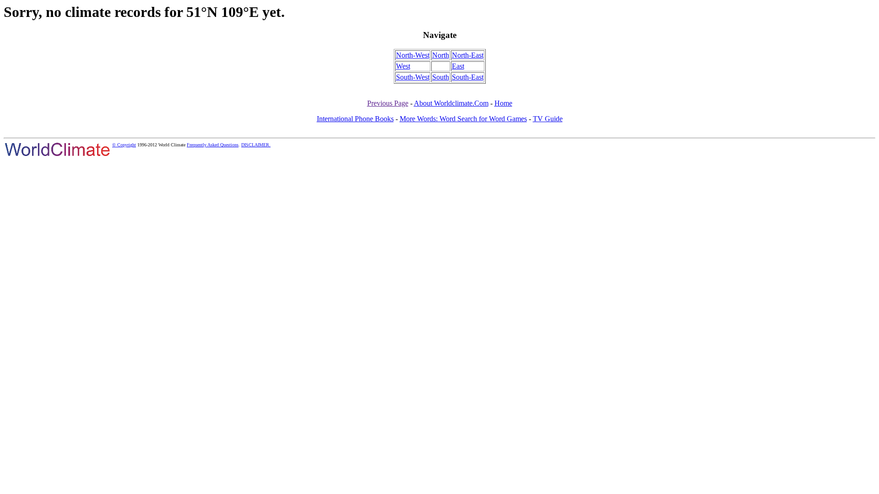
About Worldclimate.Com (451, 103)
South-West (412, 77)
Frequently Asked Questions (213, 144)
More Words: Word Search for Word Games (463, 119)
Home (503, 103)
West (403, 66)
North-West (412, 55)
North (440, 55)
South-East (467, 77)
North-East (467, 55)
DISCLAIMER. (256, 144)
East (458, 66)
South (440, 77)
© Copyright (124, 144)
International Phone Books (355, 119)
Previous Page (387, 103)
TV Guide (548, 119)
